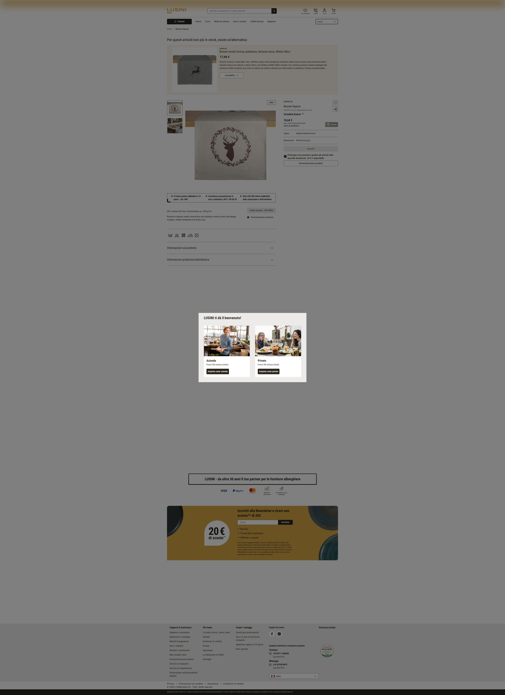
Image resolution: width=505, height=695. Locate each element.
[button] (227, 351)
